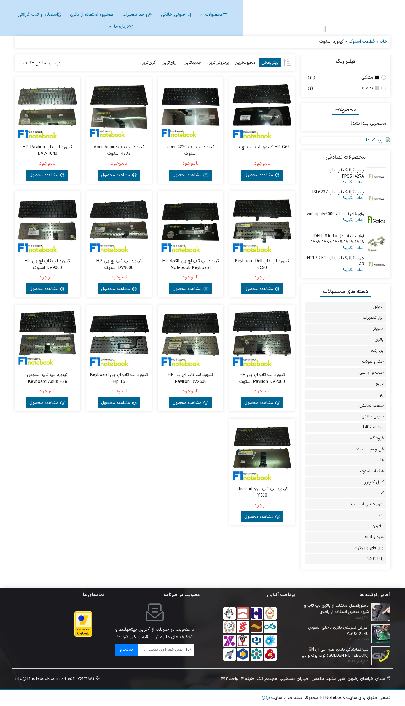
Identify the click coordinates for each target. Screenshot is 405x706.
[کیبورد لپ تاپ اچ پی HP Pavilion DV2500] (190, 337)
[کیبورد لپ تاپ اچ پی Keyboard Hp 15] (119, 337)
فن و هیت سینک (369, 449)
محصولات (214, 14)
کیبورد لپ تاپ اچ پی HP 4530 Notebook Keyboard (190, 264)
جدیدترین (192, 63)
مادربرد (378, 526)
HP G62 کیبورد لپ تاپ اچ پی (262, 147)
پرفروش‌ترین (218, 63)
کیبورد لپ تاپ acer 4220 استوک (190, 150)
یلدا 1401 (375, 559)
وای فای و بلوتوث (369, 548)
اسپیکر (378, 329)
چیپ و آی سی (371, 372)
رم (382, 394)
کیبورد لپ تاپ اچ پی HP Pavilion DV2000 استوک (262, 378)
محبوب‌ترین (245, 63)
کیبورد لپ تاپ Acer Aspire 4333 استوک (119, 150)
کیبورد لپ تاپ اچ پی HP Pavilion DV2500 (190, 378)
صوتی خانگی (173, 14)
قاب (380, 460)
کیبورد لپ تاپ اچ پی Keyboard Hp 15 (119, 378)
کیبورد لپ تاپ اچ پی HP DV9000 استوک (119, 264)
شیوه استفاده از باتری (89, 14)
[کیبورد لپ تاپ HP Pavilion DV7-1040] (47, 110)
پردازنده (377, 351)
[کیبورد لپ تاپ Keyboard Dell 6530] (262, 224)
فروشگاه (377, 438)
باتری (379, 340)
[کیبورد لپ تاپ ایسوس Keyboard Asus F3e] (47, 337)
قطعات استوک (362, 41)
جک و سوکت (373, 361)
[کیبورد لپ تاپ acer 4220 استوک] (190, 110)
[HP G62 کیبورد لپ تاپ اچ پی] (262, 110)
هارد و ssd (374, 537)
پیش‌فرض (270, 63)
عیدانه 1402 (373, 427)
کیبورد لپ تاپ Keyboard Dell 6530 (262, 264)
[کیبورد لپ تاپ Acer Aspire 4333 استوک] (119, 110)
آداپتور (378, 307)
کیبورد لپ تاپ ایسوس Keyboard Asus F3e (47, 378)
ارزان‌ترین (170, 63)
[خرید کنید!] (345, 140)
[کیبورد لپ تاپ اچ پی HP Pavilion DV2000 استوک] (262, 337)
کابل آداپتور (374, 482)
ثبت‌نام (126, 649)
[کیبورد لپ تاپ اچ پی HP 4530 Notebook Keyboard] (190, 224)
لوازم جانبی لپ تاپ (367, 504)
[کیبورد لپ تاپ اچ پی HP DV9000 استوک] (119, 224)
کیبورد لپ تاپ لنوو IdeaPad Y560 (262, 492)
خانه (384, 41)
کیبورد (379, 493)
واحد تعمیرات (135, 14)
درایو (380, 383)
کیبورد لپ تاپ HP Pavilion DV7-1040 (47, 150)
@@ (266, 697)
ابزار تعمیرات (373, 318)
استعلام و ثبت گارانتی (38, 14)
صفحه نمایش (371, 405)
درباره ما (121, 26)
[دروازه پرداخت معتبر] (83, 624)
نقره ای (367, 88)
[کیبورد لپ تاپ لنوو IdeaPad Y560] (262, 451)
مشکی (367, 77)
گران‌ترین (148, 63)
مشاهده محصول (259, 175)
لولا (381, 515)
